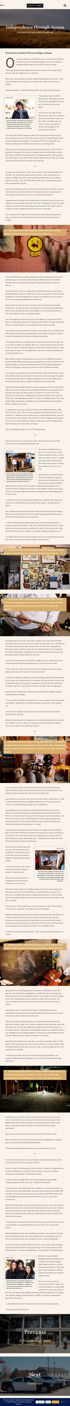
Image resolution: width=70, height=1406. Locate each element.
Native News (35, 6)
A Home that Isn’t (35, 1341)
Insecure (35, 1383)
